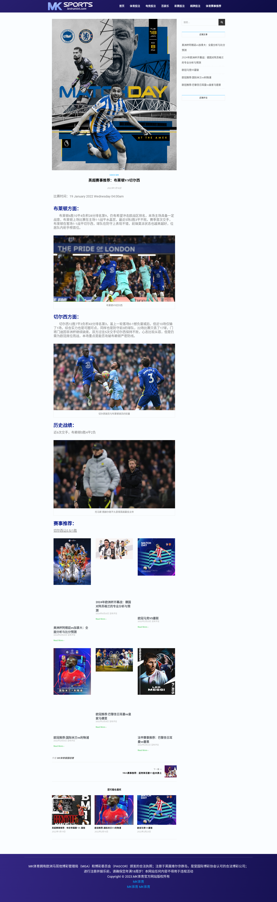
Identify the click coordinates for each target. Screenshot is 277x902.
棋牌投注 (195, 6)
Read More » (59, 640)
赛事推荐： (65, 523)
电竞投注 (151, 6)
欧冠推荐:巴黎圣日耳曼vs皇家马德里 (201, 84)
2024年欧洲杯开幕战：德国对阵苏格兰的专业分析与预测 (113, 606)
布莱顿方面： (67, 208)
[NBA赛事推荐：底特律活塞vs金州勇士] (171, 771)
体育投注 (135, 6)
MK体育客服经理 (65, 757)
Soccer (114, 175)
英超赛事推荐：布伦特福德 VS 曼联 (68, 828)
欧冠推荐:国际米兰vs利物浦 (71, 737)
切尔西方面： (67, 317)
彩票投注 (179, 6)
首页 (121, 6)
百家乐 (165, 6)
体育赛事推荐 (213, 6)
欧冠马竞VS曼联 (148, 618)
